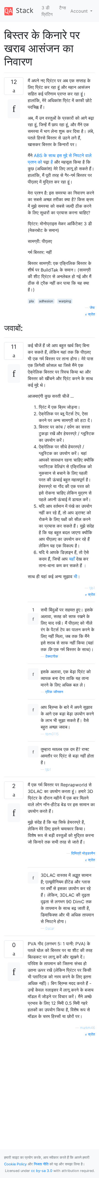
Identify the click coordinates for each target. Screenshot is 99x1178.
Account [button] (79, 11)
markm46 (87, 1028)
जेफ (92, 308)
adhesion (46, 301)
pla (31, 301)
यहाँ (72, 559)
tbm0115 (52, 734)
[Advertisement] (49, 1086)
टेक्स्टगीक (51, 656)
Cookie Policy (15, 1164)
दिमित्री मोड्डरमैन (83, 853)
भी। (77, 576)
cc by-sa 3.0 (41, 1171)
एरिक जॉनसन (54, 692)
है (52, 162)
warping (65, 301)
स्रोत (91, 314)
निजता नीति (41, 1164)
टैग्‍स (62, 7)
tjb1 (92, 588)
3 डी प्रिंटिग (47, 11)
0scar (49, 928)
